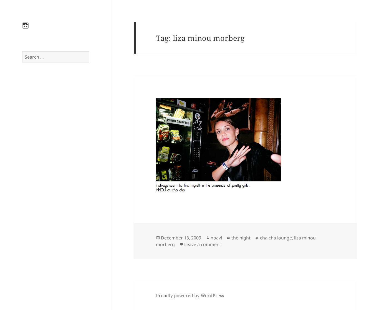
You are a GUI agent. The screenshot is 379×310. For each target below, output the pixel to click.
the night (241, 238)
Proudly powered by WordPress (190, 295)
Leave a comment (202, 244)
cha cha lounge (276, 238)
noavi (216, 238)
